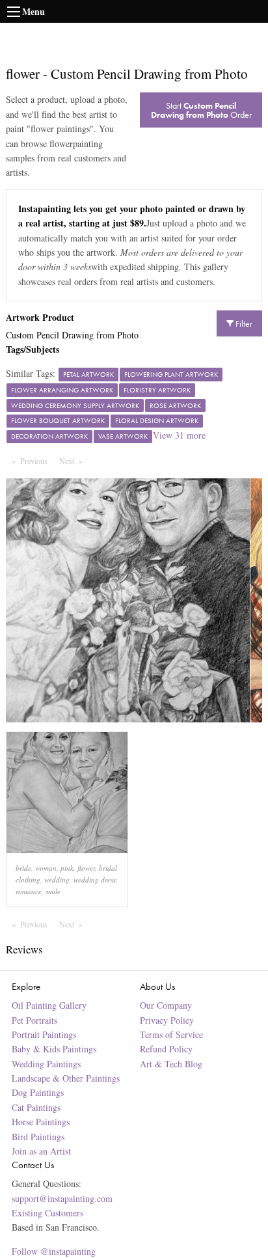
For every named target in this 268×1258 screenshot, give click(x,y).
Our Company (166, 1005)
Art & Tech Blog (171, 1064)
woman (46, 868)
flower (86, 868)
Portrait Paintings (44, 1034)
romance (29, 891)
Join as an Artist (41, 1151)
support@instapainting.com (62, 1198)
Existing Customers (47, 1213)
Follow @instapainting (54, 1251)
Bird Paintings (38, 1136)
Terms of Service (171, 1034)
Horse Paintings (41, 1121)
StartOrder (201, 110)
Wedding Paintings (46, 1064)
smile (53, 891)
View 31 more (179, 435)
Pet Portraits (34, 1020)
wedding (57, 879)
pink (67, 868)
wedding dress (95, 879)
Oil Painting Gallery (49, 1005)
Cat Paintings (36, 1107)
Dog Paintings (38, 1092)
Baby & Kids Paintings (54, 1049)
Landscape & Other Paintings (66, 1078)
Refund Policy (166, 1049)
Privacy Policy (167, 1020)
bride (23, 868)
